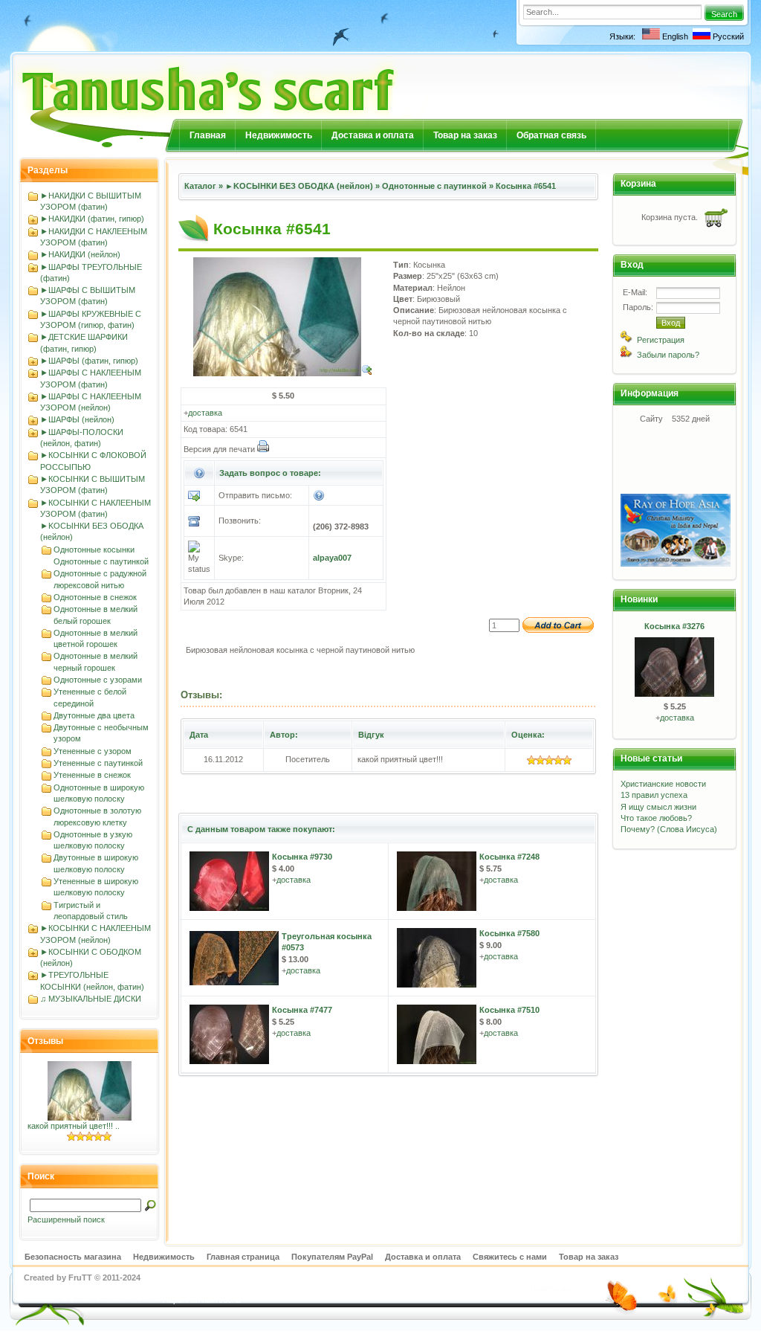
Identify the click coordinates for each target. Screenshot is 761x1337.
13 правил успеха (654, 794)
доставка (205, 412)
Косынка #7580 (509, 933)
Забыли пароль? (668, 354)
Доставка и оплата (372, 135)
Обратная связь (551, 135)
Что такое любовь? (656, 818)
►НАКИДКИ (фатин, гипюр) (92, 218)
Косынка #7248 (509, 856)
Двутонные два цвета (94, 715)
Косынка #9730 (302, 856)
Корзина (638, 183)
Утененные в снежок (92, 774)
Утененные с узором (93, 751)
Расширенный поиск (66, 1219)
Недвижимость (278, 135)
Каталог (200, 185)
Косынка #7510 (509, 1009)
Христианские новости (663, 783)
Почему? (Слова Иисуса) (669, 829)
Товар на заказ (465, 135)
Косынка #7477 (302, 1009)
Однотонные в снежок (95, 597)
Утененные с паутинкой (98, 762)
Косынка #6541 (526, 185)
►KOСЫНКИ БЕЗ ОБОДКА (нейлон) (299, 185)
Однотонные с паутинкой (101, 561)
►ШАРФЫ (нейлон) (77, 419)
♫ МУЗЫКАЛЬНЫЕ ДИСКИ (90, 998)
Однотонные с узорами (98, 679)
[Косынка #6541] (283, 373)
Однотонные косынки (94, 549)
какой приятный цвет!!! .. (73, 1125)
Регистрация (660, 339)
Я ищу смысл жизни (658, 806)
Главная (208, 135)
